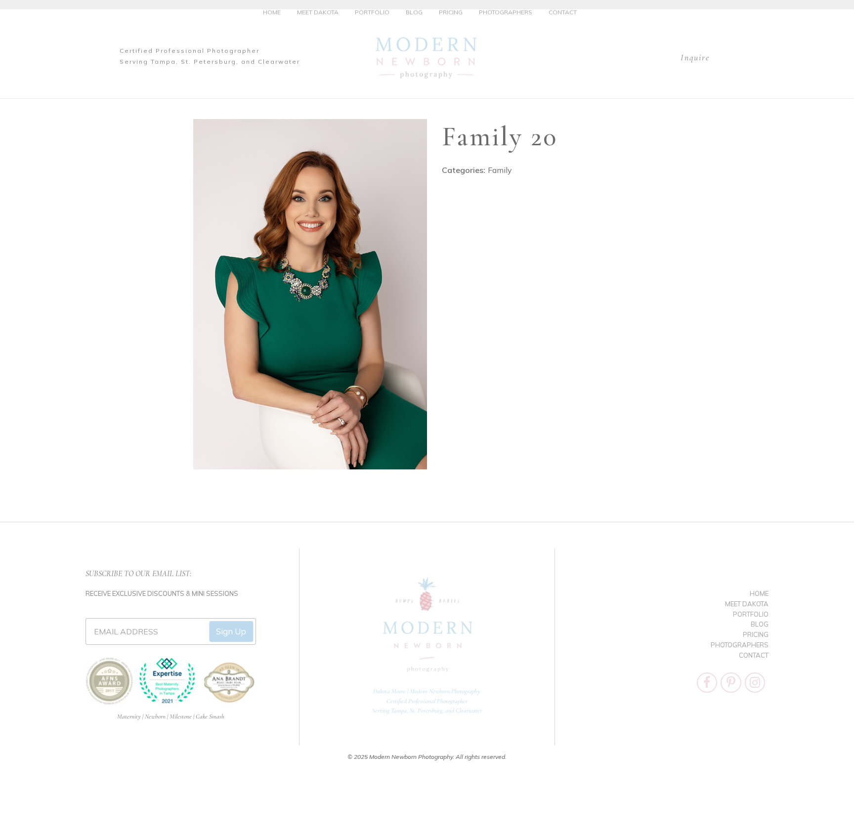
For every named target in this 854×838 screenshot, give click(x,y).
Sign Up (231, 631)
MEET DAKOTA (318, 12)
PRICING (451, 12)
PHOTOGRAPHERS (505, 12)
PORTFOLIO (372, 12)
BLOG (414, 12)
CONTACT (563, 12)
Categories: (463, 170)
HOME (272, 12)
